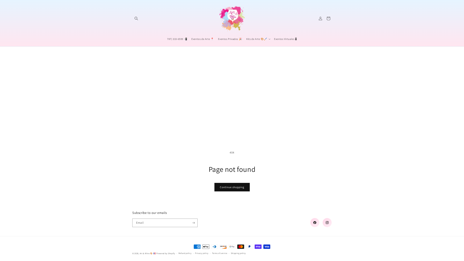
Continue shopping (232, 187)
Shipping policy (238, 253)
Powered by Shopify (165, 253)
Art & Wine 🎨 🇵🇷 (148, 253)
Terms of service (219, 253)
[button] (136, 18)
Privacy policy (201, 253)
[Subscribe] (193, 223)
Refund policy (185, 253)
